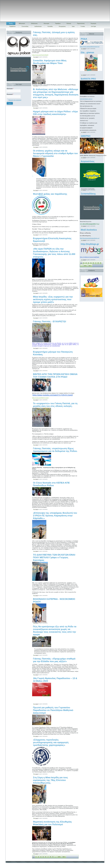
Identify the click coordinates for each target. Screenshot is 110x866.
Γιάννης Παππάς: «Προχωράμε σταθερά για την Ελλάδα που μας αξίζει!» (54, 660)
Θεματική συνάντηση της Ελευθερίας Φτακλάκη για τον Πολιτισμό (52, 823)
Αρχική (11, 23)
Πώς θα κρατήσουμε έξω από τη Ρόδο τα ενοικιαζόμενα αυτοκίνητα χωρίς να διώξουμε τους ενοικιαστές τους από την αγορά (54, 630)
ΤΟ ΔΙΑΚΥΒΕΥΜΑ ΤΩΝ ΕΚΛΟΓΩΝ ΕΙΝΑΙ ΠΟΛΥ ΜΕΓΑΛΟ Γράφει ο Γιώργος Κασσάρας (54, 557)
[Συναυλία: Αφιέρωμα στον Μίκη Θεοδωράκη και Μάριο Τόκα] (38, 83)
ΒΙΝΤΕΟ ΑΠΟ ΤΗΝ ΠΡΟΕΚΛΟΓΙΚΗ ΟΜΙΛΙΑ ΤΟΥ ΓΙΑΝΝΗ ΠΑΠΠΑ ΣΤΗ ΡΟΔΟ (55, 375)
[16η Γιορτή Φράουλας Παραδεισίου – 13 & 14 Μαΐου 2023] (41, 695)
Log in (36, 57)
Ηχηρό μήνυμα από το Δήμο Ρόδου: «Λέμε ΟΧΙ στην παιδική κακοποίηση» (55, 112)
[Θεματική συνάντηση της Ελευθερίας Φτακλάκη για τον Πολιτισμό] (41, 840)
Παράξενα (57, 23)
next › (59, 856)
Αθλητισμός (22, 23)
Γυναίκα (83, 26)
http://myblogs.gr (90, 244)
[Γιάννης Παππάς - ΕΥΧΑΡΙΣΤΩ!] (41, 341)
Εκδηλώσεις (34, 23)
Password (10, 94)
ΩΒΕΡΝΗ (85, 136)
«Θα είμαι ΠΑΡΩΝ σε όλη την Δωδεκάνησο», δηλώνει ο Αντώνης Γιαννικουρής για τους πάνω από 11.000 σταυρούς (54, 252)
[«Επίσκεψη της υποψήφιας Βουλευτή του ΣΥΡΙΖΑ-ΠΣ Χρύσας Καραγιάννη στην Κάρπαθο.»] (39, 538)
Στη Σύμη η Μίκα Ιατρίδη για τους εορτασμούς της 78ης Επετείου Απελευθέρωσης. (50, 780)
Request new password (15, 100)
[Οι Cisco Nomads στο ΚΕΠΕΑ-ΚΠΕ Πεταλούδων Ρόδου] (41, 495)
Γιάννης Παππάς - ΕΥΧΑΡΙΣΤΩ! (49, 321)
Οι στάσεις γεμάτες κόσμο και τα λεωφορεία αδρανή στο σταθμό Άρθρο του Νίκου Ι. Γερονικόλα (55, 153)
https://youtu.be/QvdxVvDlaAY (40, 55)
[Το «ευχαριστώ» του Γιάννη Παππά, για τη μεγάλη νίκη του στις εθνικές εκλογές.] (41, 426)
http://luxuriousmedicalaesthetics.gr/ (89, 238)
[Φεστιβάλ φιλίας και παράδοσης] (41, 214)
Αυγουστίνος (88, 161)
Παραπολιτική (80, 23)
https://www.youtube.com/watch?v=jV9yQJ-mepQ (52, 395)
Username (10, 88)
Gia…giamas (87, 52)
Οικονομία (46, 23)
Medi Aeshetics (89, 229)
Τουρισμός (93, 23)
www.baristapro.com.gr (86, 99)
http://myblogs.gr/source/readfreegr (89, 257)
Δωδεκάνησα (38, 26)
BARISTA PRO (88, 78)
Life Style (93, 26)
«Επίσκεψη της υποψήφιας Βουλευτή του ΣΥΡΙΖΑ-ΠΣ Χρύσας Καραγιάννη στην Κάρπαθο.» (55, 516)
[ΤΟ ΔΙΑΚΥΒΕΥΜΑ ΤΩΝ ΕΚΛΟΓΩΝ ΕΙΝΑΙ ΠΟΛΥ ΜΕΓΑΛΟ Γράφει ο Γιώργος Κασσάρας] (40, 580)
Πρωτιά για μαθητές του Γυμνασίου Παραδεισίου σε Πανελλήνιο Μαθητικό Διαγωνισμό (53, 710)
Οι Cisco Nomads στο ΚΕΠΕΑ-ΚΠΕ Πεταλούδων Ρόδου (51, 484)
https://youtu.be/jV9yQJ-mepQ (40, 397)
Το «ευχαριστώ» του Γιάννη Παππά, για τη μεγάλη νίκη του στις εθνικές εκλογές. (55, 404)
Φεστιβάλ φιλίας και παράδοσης (50, 194)
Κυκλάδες (50, 26)
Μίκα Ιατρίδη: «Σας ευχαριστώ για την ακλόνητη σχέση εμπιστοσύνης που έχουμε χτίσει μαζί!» (53, 299)
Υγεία (73, 26)
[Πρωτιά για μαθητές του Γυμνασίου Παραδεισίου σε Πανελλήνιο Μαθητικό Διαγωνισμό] (41, 724)
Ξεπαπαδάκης (88, 193)
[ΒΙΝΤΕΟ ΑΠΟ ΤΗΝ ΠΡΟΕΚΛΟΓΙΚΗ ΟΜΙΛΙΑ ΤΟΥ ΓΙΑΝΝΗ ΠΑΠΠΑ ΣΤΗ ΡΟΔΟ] (41, 391)
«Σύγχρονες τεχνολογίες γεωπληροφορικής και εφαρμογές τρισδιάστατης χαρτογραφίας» (51, 742)
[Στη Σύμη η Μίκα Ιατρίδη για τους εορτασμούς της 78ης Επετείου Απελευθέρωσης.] (39, 803)
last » (64, 856)
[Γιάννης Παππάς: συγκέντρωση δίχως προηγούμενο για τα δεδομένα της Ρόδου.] (41, 465)
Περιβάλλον (12, 26)
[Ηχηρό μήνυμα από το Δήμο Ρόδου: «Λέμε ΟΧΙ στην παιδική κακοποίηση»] (38, 134)
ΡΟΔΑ (84, 39)
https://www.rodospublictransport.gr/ (89, 46)
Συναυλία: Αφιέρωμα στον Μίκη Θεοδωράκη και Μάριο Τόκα (49, 61)
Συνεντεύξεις (25, 26)
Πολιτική (69, 23)
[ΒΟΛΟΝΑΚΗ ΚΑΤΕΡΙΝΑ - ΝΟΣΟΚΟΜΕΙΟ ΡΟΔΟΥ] (39, 622)
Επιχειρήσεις (62, 26)
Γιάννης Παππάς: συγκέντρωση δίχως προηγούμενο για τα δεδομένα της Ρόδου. (55, 449)
